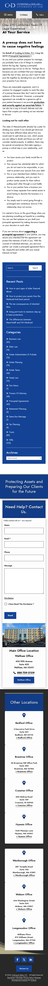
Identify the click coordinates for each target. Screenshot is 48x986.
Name (6, 525)
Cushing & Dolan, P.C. (24, 53)
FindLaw (33, 980)
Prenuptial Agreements (19, 56)
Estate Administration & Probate (22, 354)
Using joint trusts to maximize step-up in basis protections (23, 313)
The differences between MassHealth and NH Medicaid (19, 321)
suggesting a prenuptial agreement (19, 233)
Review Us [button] (24, 968)
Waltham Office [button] (24, 680)
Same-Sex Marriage (17, 416)
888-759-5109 (26, 673)
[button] (8, 14)
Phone (7, 552)
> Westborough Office (24, 875)
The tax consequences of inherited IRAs (22, 306)
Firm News (13, 385)
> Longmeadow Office (24, 943)
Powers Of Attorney (17, 393)
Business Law (15, 339)
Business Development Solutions (26, 978)
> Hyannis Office (24, 836)
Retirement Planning (17, 408)
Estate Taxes (14, 370)
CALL (41, 15)
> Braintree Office (24, 771)
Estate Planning (15, 362)
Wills (11, 439)
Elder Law (13, 346)
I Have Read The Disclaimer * (21, 604)
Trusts (11, 432)
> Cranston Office (24, 805)
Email (7, 538)
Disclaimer (9, 598)
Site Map (19, 977)
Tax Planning (14, 424)
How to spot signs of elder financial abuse (23, 290)
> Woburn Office (24, 909)
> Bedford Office (24, 737)
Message (8, 565)
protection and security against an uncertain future (23, 104)
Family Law (13, 377)
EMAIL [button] (25, 15)
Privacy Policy (28, 977)
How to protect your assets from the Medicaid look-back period (23, 298)
